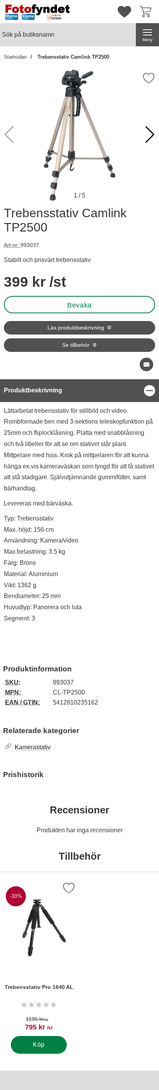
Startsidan (15, 57)
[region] (79, 390)
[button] (150, 134)
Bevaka (79, 305)
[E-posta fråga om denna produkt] (146, 364)
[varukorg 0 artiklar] (147, 11)
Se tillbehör (76, 345)
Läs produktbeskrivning (75, 328)
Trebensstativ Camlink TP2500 (72, 57)
